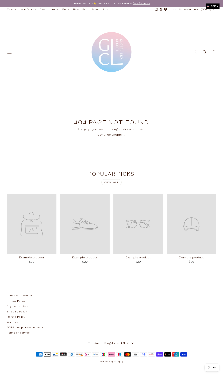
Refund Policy (16, 316)
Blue (76, 9)
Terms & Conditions (20, 295)
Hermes (53, 9)
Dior (42, 9)
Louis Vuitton (28, 9)
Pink (85, 9)
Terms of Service (18, 332)
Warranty (12, 322)
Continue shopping (111, 134)
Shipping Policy (17, 311)
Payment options (18, 306)
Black (66, 9)
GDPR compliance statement (26, 327)
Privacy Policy (16, 301)
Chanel (11, 9)
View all (111, 182)
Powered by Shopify (111, 361)
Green (95, 9)
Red (105, 9)
